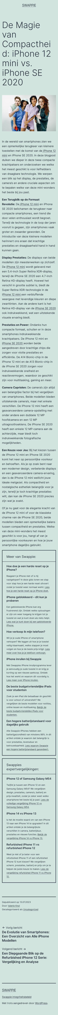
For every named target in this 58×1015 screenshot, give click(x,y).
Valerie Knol (14, 905)
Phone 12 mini (12, 294)
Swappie (29, 5)
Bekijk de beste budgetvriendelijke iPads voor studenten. (26, 711)
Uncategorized (30, 909)
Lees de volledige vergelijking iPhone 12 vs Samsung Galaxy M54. (27, 803)
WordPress (41, 1003)
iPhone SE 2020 (45, 308)
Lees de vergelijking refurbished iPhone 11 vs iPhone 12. (28, 873)
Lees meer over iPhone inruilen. (22, 680)
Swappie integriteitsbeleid (16, 996)
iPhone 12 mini (29, 204)
